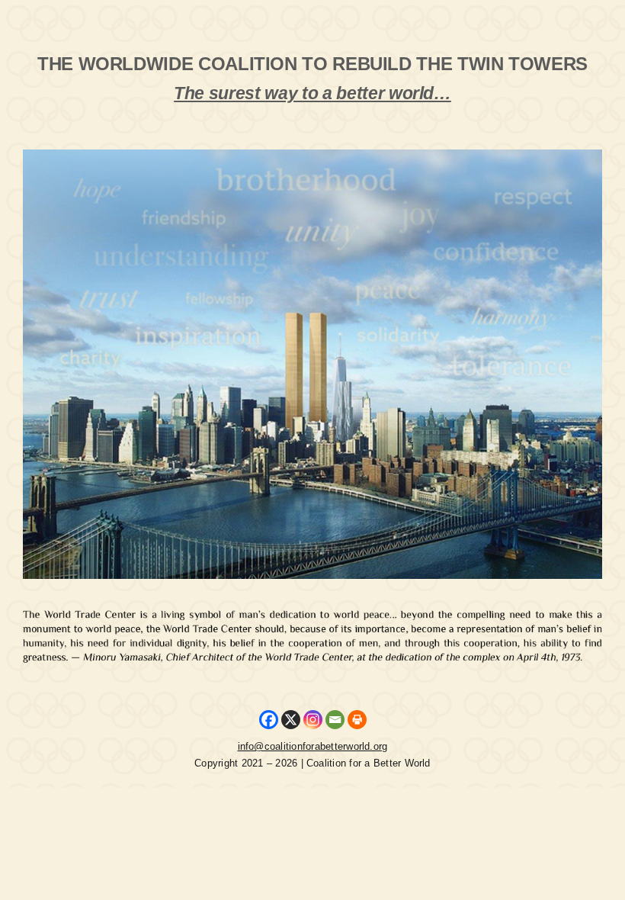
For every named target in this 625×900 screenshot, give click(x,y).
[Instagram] (312, 719)
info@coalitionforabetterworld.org (313, 746)
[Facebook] (268, 719)
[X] (290, 719)
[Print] (357, 719)
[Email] (335, 719)
